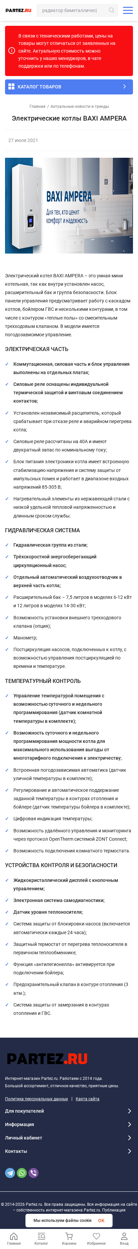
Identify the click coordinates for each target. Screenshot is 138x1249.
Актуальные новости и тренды (80, 107)
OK (101, 1220)
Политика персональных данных (36, 1099)
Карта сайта (87, 1099)
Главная (37, 107)
